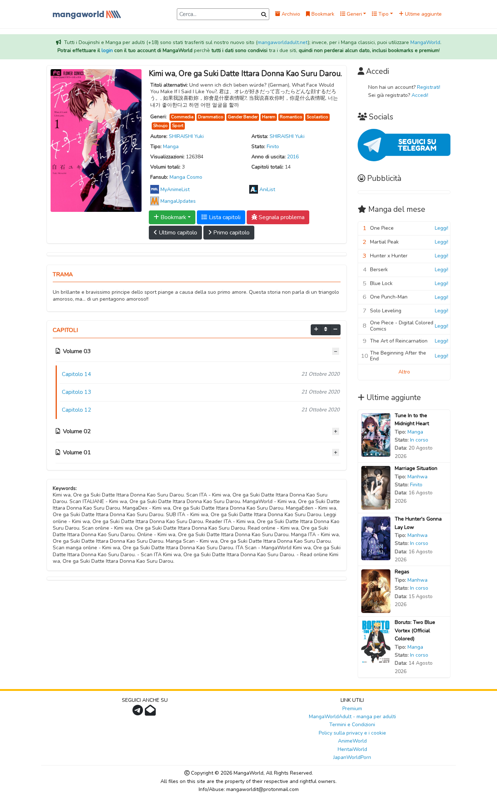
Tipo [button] (383, 14)
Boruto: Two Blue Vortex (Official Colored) (415, 630)
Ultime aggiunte (422, 14)
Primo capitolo (231, 233)
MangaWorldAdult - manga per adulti (352, 716)
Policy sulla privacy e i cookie (352, 732)
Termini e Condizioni (352, 724)
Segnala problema (281, 217)
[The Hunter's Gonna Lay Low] (376, 538)
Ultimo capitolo (177, 233)
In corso (419, 439)
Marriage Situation (416, 468)
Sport (177, 125)
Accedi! (419, 95)
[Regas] (376, 591)
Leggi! (441, 228)
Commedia (182, 117)
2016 (293, 156)
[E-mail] (151, 712)
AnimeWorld (352, 740)
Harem (268, 117)
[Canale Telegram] (138, 712)
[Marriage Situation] (376, 487)
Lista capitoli (223, 217)
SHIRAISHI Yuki (186, 136)
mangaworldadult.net (283, 42)
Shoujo (160, 125)
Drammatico (210, 117)
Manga (171, 146)
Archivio (290, 14)
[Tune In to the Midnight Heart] (376, 434)
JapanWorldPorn (352, 757)
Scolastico (317, 117)
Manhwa (417, 476)
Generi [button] (353, 14)
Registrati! (428, 87)
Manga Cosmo (186, 177)
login (107, 50)
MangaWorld (425, 42)
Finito (273, 146)
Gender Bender (243, 117)
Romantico (291, 117)
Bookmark (322, 14)
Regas (402, 571)
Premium (352, 708)
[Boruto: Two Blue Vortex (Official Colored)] (376, 641)
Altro (404, 371)
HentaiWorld (352, 749)
